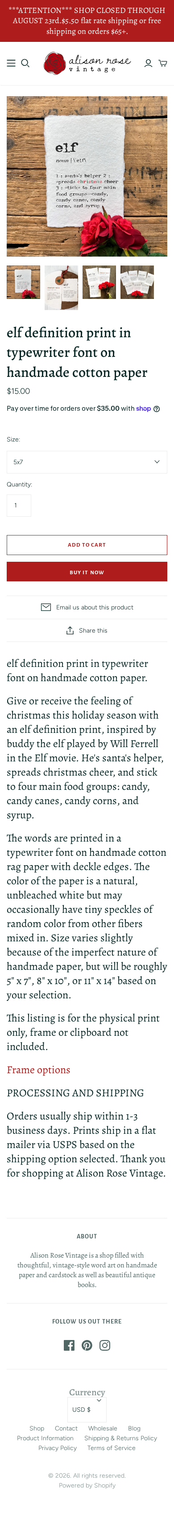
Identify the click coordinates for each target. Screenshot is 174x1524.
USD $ (81, 1410)
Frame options (38, 1069)
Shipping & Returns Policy (120, 1438)
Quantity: (19, 484)
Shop (36, 1428)
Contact (66, 1428)
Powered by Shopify (87, 1485)
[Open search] (25, 63)
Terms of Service (111, 1448)
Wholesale (102, 1428)
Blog (134, 1428)
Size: (13, 439)
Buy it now (87, 573)
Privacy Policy (57, 1448)
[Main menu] (11, 63)
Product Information (45, 1438)
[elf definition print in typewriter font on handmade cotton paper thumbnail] (23, 282)
